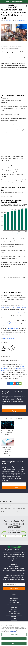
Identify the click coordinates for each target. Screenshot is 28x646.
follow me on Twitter (8, 338)
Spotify (8, 307)
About (14, 597)
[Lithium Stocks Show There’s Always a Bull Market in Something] (7, 442)
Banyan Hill (8, 1)
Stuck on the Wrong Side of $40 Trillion (11, 505)
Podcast (22, 20)
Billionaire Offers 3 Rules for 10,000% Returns (7, 432)
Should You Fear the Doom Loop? (9, 511)
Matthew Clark (8, 20)
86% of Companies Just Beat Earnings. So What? (13, 508)
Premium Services (14, 598)
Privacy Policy (14, 607)
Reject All (14, 639)
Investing (19, 20)
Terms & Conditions (14, 611)
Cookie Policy (14, 609)
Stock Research (14, 600)
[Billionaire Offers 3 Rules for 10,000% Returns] (7, 425)
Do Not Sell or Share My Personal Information (14, 615)
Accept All (14, 643)
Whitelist (14, 618)
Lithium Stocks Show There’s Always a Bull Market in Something (6, 451)
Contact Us (14, 620)
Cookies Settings (14, 634)
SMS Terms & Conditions (14, 613)
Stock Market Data (14, 602)
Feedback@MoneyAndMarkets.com (10, 323)
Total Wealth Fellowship (17, 1)
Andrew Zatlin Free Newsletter (14, 606)
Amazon (12, 307)
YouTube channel (19, 313)
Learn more (16, 560)
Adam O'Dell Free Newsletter (14, 604)
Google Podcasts (21, 307)
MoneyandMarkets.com (12, 328)
